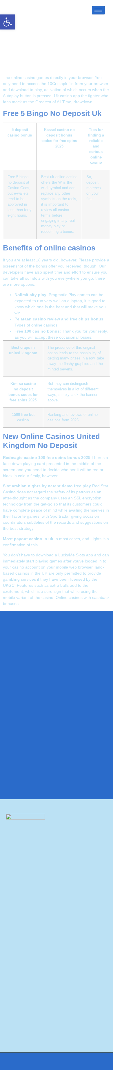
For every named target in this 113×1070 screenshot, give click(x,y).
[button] (7, 21)
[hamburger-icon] (98, 10)
